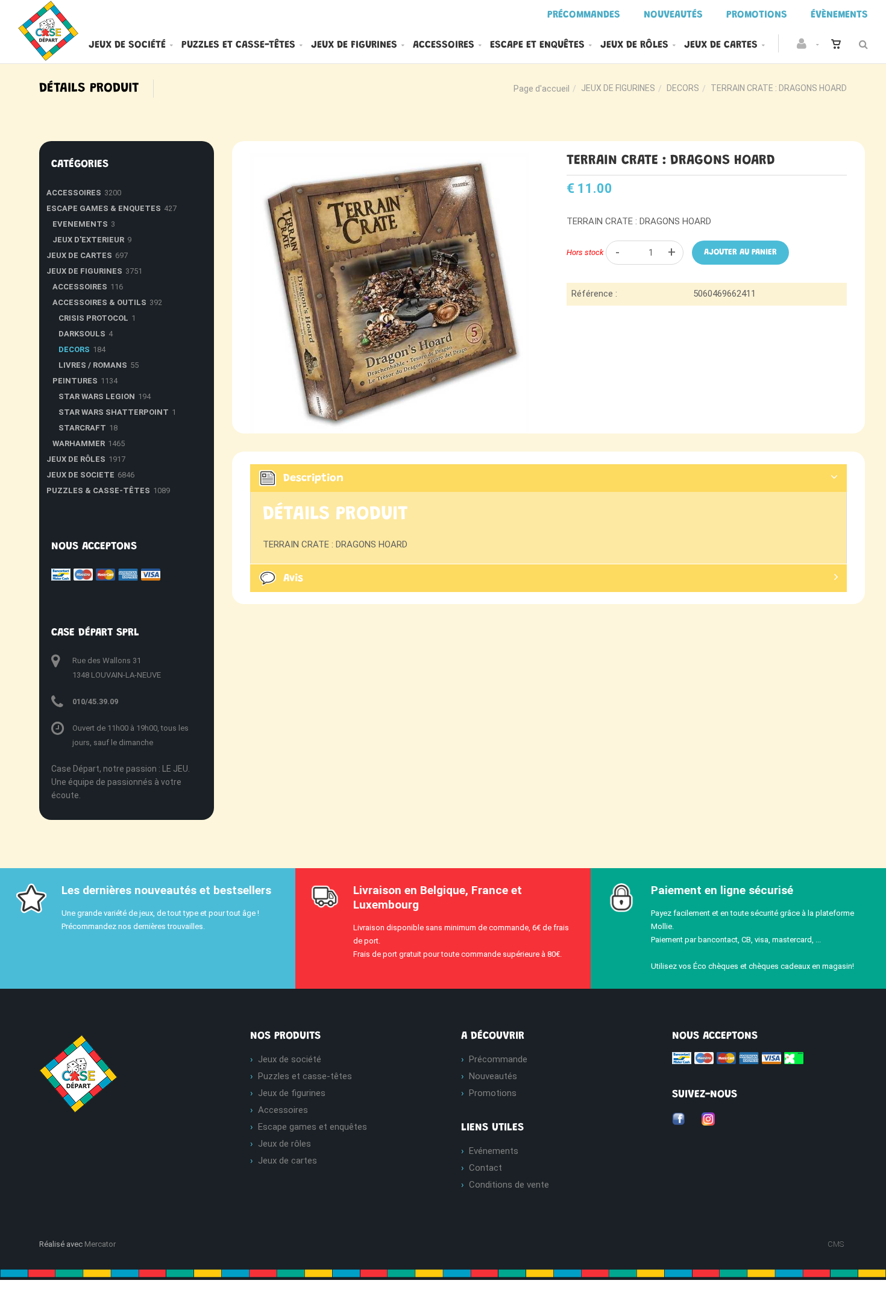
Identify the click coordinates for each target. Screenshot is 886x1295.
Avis (293, 578)
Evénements (493, 1150)
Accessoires (443, 45)
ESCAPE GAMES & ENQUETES (103, 208)
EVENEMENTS (80, 223)
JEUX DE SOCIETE (80, 474)
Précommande (498, 1059)
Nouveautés (493, 1076)
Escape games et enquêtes (312, 1126)
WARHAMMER (78, 443)
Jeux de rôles (634, 45)
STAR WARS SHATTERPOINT (113, 412)
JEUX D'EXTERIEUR (88, 239)
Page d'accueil (542, 88)
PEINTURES (75, 380)
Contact (485, 1167)
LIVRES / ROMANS (92, 365)
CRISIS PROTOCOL (93, 318)
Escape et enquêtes (537, 45)
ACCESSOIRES (73, 192)
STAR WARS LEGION (96, 396)
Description (313, 478)
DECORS (683, 88)
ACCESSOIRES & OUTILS (99, 302)
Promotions (493, 1093)
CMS (836, 1244)
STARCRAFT (82, 427)
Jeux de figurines (354, 45)
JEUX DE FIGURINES (618, 88)
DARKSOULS (81, 333)
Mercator (100, 1244)
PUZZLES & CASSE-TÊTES (98, 490)
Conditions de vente (509, 1184)
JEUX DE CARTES (79, 255)
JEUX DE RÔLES (75, 459)
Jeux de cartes (721, 45)
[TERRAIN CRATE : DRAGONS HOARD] (390, 161)
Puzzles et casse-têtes (238, 45)
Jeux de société (127, 45)
